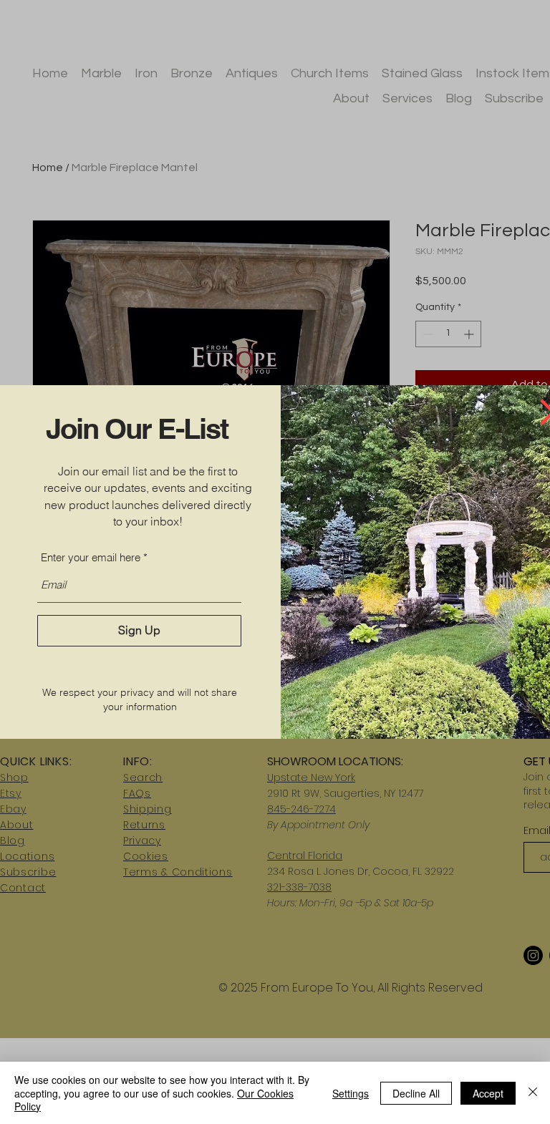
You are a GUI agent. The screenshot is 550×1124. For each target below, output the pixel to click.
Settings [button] (350, 1093)
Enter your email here (90, 557)
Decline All (416, 1093)
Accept (488, 1093)
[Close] (532, 1093)
